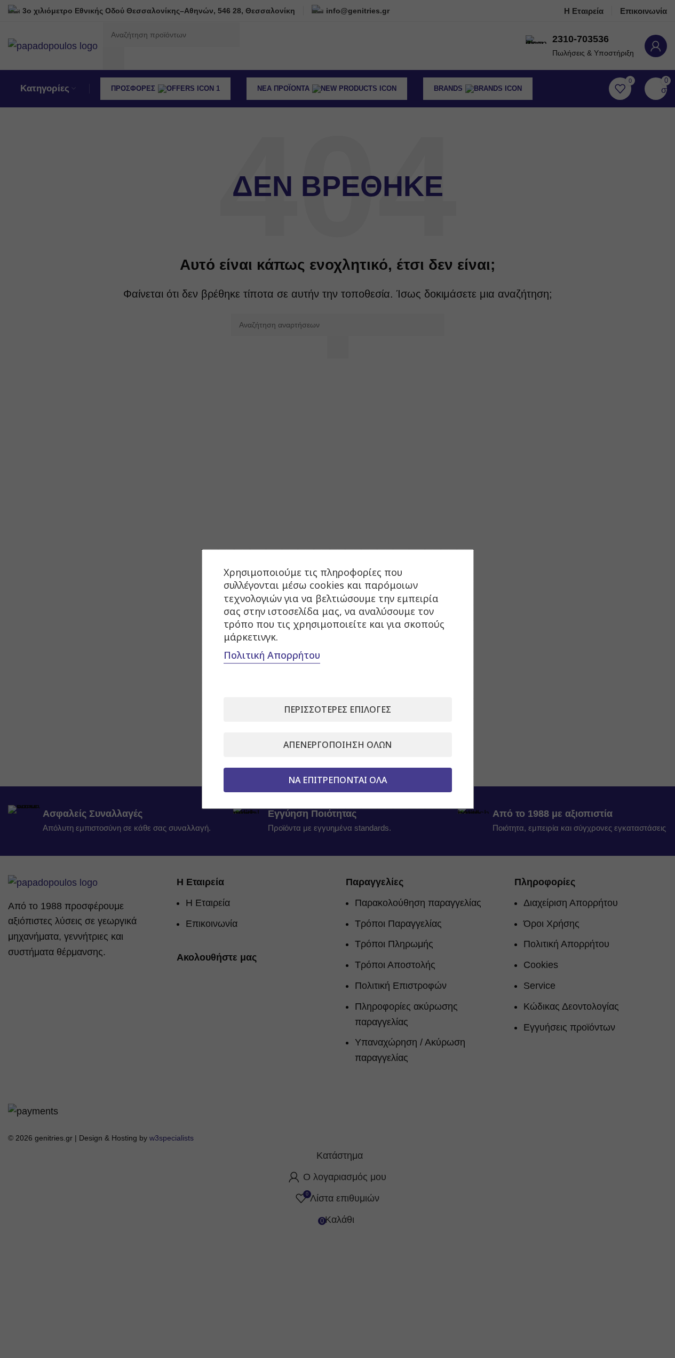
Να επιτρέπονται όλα (337, 780)
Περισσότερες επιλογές (337, 709)
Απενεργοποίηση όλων (337, 745)
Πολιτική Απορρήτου (272, 655)
